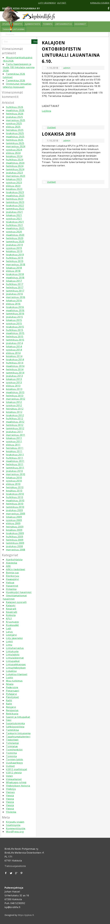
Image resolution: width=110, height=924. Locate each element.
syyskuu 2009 (14, 520)
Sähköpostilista (15, 726)
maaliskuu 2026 (15, 110)
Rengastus (12, 710)
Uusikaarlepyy (14, 762)
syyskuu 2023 (14, 182)
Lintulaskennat (15, 657)
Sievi (8, 720)
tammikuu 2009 (15, 543)
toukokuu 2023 (15, 192)
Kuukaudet (12, 625)
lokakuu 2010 (14, 477)
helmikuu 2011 (14, 464)
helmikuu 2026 (14, 113)
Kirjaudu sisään (15, 821)
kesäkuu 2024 (14, 156)
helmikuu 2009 (14, 539)
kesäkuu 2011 (14, 451)
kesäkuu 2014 (14, 356)
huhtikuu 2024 (14, 159)
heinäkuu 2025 (14, 130)
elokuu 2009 (13, 523)
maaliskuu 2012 (15, 421)
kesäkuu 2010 (14, 490)
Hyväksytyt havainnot (19, 592)
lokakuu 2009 (14, 516)
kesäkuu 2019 (14, 251)
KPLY (9, 618)
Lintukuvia (12, 651)
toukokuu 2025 (15, 133)
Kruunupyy (12, 621)
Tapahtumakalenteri (18, 736)
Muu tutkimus (14, 680)
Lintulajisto (12, 654)
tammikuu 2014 (15, 372)
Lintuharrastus (15, 648)
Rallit (9, 700)
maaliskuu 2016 (15, 310)
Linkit (9, 641)
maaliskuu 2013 (15, 392)
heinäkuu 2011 (14, 448)
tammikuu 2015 (15, 339)
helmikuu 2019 (14, 261)
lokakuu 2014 (14, 346)
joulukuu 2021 (14, 212)
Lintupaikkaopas (16, 664)
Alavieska (11, 562)
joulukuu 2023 (14, 172)
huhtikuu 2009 (14, 536)
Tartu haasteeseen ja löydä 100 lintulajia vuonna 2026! (19, 67)
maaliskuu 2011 (15, 461)
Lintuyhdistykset (16, 667)
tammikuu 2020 (15, 241)
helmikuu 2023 (14, 198)
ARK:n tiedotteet (15, 569)
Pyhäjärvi (11, 694)
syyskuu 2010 (14, 480)
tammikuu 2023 (15, 202)
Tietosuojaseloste (15, 866)
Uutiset (10, 766)
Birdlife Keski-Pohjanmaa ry (21, 8)
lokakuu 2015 (14, 320)
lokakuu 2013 (14, 379)
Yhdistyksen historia (18, 785)
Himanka (11, 589)
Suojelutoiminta (15, 723)
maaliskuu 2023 (15, 195)
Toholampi (12, 743)
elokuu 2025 (13, 126)
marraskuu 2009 (15, 513)
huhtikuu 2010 (14, 497)
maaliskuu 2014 (15, 366)
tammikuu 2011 (15, 467)
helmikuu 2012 (14, 425)
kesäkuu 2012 (14, 412)
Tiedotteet (12, 739)
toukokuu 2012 (15, 415)
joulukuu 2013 (14, 375)
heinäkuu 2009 (14, 526)
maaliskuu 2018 (15, 277)
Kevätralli (11, 612)
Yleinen (10, 792)
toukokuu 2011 (15, 454)
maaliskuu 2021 (15, 228)
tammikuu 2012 (15, 428)
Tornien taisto (14, 759)
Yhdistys (11, 789)
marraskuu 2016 (15, 297)
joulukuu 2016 (14, 293)
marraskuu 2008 (15, 549)
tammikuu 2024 (15, 169)
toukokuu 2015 (15, 326)
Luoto (9, 677)
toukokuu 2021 (15, 221)
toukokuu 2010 (15, 494)
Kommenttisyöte (15, 828)
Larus (9, 631)
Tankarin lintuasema (18, 733)
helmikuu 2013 (14, 395)
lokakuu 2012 (14, 402)
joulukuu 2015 (14, 316)
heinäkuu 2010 (14, 487)
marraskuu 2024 (15, 146)
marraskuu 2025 (15, 120)
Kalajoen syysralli (16, 602)
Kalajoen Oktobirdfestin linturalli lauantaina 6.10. (71, 52)
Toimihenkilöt (14, 749)
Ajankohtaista (14, 559)
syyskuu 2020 (14, 231)
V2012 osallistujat (16, 769)
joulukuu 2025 (14, 117)
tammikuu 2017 (15, 290)
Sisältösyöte (13, 825)
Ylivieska (11, 812)
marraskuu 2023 (15, 176)
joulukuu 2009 (14, 510)
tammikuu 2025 (15, 143)
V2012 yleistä (13, 772)
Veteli (9, 775)
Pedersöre (12, 687)
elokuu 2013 (13, 385)
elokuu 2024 (13, 153)
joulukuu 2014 (14, 343)
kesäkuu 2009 (14, 530)
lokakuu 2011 (14, 438)
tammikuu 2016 (15, 313)
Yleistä (10, 795)
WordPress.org (15, 831)
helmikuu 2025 (14, 139)
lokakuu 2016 (14, 300)
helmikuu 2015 (14, 336)
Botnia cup (12, 572)
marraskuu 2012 (15, 398)
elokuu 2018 (13, 271)
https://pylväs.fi (26, 915)
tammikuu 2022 (15, 208)
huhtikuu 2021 (14, 225)
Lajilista (46, 111)
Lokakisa (11, 671)
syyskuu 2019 (14, 248)
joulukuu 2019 (14, 244)
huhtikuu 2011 (14, 457)
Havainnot (12, 585)
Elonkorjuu (12, 575)
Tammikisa (12, 730)
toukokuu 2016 (15, 307)
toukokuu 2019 (15, 254)
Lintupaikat (13, 661)
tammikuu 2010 (15, 507)
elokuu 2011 (13, 444)
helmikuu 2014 (14, 369)
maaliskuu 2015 (15, 333)
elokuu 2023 (13, 185)
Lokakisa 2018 (58, 134)
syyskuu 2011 (14, 441)
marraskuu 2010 (15, 474)
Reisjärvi (11, 707)
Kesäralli (11, 608)
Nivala (9, 684)
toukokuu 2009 (15, 533)
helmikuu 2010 (14, 503)
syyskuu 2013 (14, 382)
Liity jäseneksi (14, 638)
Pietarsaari (12, 690)
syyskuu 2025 (14, 123)
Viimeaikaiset (14, 779)
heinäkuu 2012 (14, 408)
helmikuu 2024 (14, 166)
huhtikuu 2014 (14, 362)
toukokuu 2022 (15, 205)
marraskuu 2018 (15, 264)
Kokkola (11, 615)
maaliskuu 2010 (15, 500)
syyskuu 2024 (14, 149)
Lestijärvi (11, 634)
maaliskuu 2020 (15, 234)
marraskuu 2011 (15, 435)
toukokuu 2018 (15, 274)
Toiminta (11, 753)
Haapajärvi (12, 579)
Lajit (8, 628)
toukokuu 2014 (15, 359)
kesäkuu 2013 (14, 389)
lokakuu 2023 (14, 179)
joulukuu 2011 (14, 431)
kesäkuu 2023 (14, 189)
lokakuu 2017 (14, 280)
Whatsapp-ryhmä (16, 782)
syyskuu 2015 (14, 323)
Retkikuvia (12, 713)
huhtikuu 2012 (14, 418)
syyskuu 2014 (14, 349)
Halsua (10, 582)
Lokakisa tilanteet (16, 674)
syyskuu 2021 (14, 218)
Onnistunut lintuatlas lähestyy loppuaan (17, 85)
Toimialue (12, 746)
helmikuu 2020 (14, 238)
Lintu (9, 644)
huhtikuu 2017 (14, 284)
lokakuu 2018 (14, 267)
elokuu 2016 (13, 303)
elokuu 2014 (13, 353)
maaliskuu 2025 (15, 136)
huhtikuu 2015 (14, 330)
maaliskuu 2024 (15, 162)
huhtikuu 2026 (14, 107)
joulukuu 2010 (14, 471)
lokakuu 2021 (14, 215)
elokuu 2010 (13, 484)
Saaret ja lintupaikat (18, 717)
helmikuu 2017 (14, 287)
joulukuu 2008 (14, 546)
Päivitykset (12, 697)
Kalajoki (10, 605)
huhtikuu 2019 (14, 257)
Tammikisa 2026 (15, 80)
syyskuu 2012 (14, 405)
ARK (8, 566)
